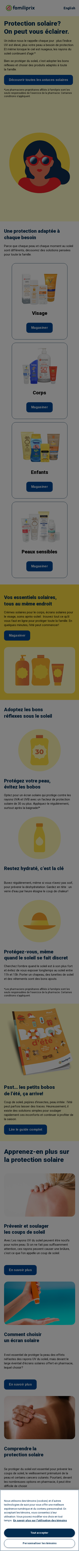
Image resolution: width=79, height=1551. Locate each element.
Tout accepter (39, 1532)
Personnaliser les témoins (40, 1543)
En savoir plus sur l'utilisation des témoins (40, 1520)
